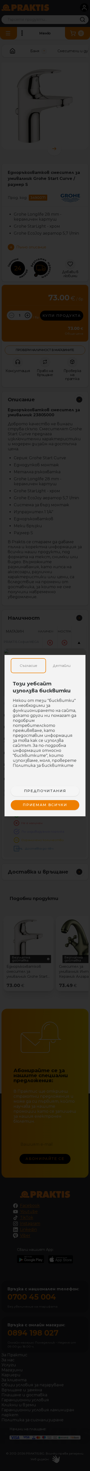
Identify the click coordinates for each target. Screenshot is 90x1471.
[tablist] (45, 665)
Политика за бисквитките (43, 765)
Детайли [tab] (61, 665)
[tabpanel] (45, 727)
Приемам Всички (45, 805)
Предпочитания (45, 791)
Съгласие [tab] (28, 665)
